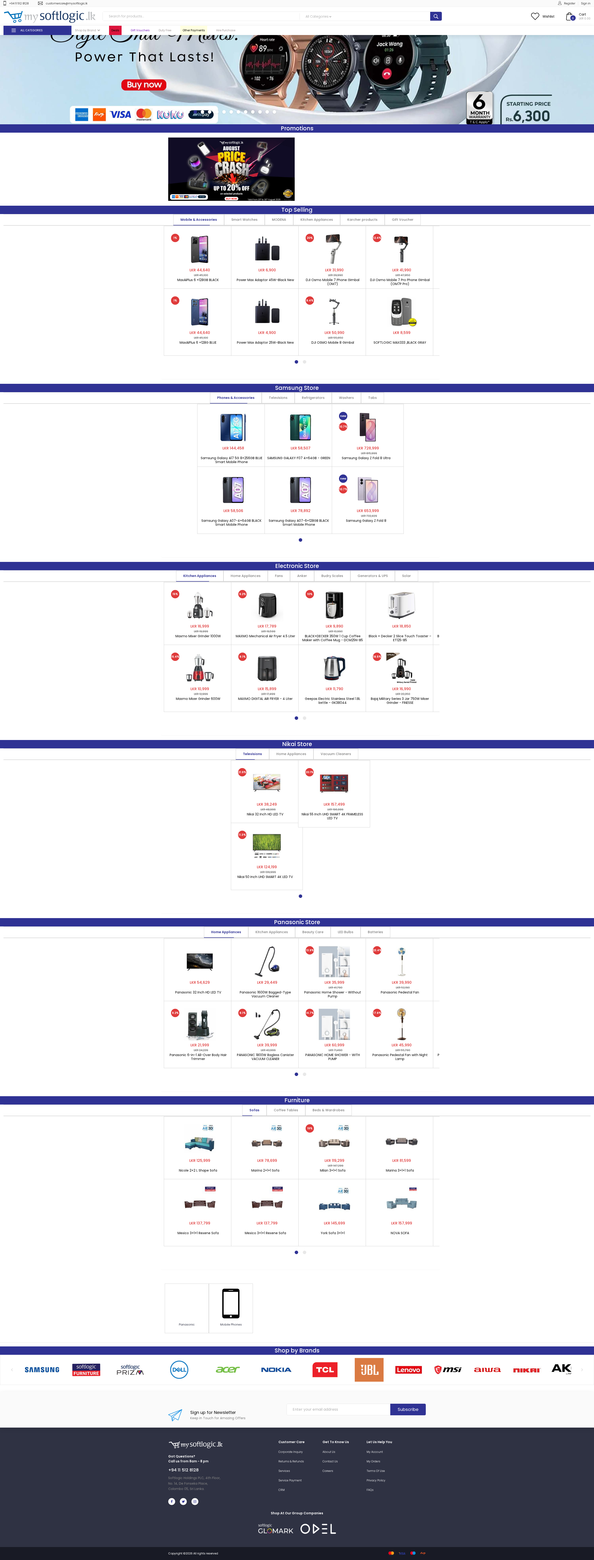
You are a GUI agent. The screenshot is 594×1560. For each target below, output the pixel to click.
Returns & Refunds (291, 1461)
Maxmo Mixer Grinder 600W (198, 699)
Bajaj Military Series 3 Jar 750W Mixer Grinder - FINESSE (400, 701)
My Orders (373, 1461)
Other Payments (194, 30)
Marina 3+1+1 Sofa (400, 1171)
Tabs (372, 397)
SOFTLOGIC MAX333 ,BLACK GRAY (400, 343)
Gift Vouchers (140, 30)
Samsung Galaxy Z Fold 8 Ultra (366, 458)
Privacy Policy (376, 1480)
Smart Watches (244, 219)
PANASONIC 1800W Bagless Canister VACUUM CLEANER (265, 1057)
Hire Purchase (225, 30)
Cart (582, 14)
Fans (279, 575)
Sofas (254, 1110)
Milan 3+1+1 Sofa (332, 1171)
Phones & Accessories (236, 397)
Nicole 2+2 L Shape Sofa (198, 1171)
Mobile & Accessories (199, 219)
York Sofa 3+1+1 (333, 1233)
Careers (328, 1471)
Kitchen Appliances (316, 219)
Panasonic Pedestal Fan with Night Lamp (400, 1057)
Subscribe (408, 1409)
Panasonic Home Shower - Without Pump (332, 994)
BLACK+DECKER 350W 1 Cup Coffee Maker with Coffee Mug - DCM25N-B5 (332, 638)
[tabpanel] (199, 288)
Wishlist (548, 16)
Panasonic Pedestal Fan (400, 992)
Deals (115, 30)
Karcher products (362, 219)
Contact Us (330, 1461)
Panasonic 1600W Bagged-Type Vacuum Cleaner (265, 994)
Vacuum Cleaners (336, 754)
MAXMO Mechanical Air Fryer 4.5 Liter (265, 636)
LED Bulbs (345, 932)
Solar (406, 575)
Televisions (278, 397)
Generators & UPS (373, 575)
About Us (329, 1452)
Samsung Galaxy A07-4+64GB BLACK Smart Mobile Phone (231, 523)
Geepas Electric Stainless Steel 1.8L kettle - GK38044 (332, 701)
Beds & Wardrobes (329, 1110)
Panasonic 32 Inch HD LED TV (198, 992)
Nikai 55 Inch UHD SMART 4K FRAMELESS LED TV (332, 816)
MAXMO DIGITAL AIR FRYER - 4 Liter (265, 699)
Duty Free (165, 30)
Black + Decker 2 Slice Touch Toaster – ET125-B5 (400, 638)
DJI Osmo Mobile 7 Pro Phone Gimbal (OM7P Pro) (400, 282)
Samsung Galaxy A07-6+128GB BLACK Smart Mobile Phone (299, 523)
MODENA (279, 219)
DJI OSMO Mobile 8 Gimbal (332, 343)
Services (284, 1471)
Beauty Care (312, 932)
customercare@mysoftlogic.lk (66, 3)
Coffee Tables (286, 1110)
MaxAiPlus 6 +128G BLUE (198, 343)
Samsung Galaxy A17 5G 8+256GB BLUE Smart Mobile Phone (231, 460)
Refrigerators (313, 397)
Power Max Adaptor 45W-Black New (265, 280)
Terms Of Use (376, 1471)
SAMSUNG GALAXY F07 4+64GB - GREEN (298, 458)
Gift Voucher (402, 219)
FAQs (370, 1490)
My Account (375, 1452)
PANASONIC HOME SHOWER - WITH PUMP (332, 1057)
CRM (281, 1490)
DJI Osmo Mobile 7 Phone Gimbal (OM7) (332, 282)
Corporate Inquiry (290, 1452)
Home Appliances (246, 575)
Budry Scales (332, 575)
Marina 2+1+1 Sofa (265, 1171)
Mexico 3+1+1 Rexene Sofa (198, 1233)
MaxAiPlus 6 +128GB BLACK (198, 280)
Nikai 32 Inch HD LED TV (265, 814)
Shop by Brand (85, 30)
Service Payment (290, 1480)
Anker (302, 575)
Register (569, 3)
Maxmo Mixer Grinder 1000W (198, 636)
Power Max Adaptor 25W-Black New (265, 343)
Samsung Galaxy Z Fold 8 (366, 521)
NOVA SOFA (400, 1233)
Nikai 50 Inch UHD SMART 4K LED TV (265, 877)
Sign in (586, 3)
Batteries (375, 932)
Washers (346, 397)
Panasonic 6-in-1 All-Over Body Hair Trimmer (198, 1057)
